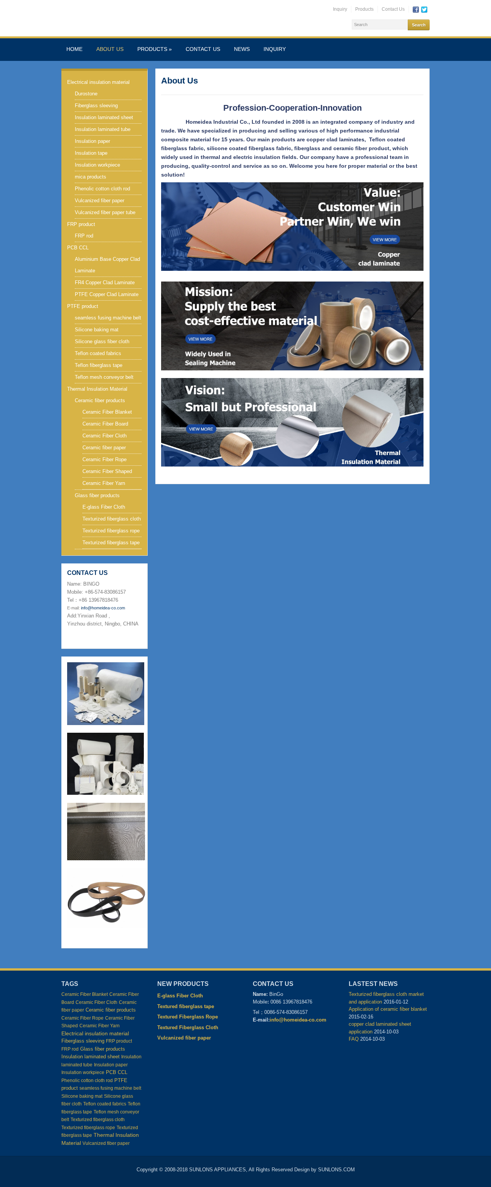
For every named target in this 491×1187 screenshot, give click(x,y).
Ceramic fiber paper (104, 447)
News (242, 49)
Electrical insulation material (98, 82)
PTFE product (82, 306)
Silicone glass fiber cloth (102, 341)
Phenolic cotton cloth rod (102, 189)
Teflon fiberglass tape (98, 365)
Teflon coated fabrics (98, 353)
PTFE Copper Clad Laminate (106, 294)
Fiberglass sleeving (96, 105)
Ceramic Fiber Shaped (107, 471)
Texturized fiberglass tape (111, 542)
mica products (90, 177)
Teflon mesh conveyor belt (104, 377)
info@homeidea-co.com (103, 608)
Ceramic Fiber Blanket (107, 412)
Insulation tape (91, 153)
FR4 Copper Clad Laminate (105, 282)
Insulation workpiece (97, 165)
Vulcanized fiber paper (99, 200)
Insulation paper (92, 141)
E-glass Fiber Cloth (103, 507)
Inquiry (340, 9)
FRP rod (84, 236)
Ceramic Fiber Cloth (104, 436)
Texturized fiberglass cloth (111, 519)
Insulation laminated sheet (104, 117)
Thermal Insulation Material (97, 389)
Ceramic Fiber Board (105, 424)
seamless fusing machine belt (108, 318)
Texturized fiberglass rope (111, 531)
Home (74, 49)
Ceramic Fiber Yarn (103, 483)
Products (364, 9)
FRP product (81, 224)
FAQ (354, 1039)
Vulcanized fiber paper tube (105, 212)
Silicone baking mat (97, 329)
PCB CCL (78, 247)
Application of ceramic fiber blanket (388, 1009)
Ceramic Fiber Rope (104, 459)
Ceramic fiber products (100, 400)
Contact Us (393, 9)
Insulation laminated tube (102, 129)
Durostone (86, 94)
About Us (110, 49)
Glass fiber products (97, 495)
